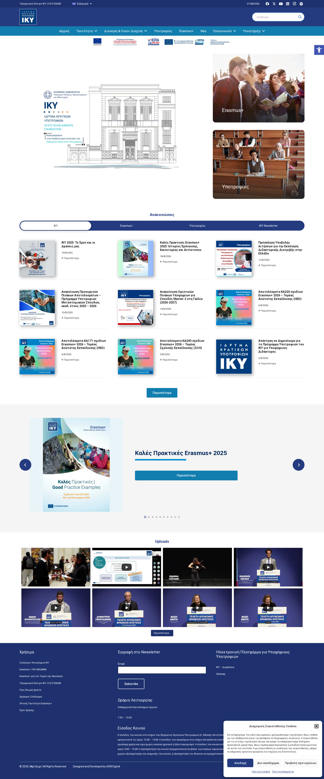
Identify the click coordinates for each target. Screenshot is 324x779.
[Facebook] (267, 3)
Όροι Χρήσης (27, 710)
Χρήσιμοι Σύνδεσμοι (31, 696)
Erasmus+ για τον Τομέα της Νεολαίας (41, 676)
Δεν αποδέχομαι (268, 763)
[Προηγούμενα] (25, 465)
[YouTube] (281, 3)
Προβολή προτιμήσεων (300, 763)
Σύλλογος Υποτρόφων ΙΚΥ (34, 662)
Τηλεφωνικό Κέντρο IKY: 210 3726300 (40, 683)
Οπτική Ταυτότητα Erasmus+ (36, 703)
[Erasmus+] (258, 88)
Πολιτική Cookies (261, 771)
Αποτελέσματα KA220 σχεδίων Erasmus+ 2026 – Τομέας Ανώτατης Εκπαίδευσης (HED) (280, 295)
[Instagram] (294, 3)
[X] (274, 3)
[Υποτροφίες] (258, 164)
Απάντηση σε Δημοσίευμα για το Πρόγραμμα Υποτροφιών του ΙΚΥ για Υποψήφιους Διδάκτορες (281, 346)
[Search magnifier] (300, 17)
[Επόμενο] (298, 465)
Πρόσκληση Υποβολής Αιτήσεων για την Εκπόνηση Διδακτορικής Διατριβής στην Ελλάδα (280, 248)
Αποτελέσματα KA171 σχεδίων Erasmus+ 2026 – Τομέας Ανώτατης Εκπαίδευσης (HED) (84, 344)
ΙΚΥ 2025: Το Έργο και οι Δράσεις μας (78, 244)
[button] (319, 50)
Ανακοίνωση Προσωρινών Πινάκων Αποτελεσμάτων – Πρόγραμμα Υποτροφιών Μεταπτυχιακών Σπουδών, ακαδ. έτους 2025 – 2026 (81, 299)
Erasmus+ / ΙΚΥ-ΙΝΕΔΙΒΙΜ (33, 669)
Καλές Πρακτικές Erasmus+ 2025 (181, 453)
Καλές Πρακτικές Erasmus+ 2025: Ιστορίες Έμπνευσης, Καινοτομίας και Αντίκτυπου (180, 246)
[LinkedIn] (287, 3)
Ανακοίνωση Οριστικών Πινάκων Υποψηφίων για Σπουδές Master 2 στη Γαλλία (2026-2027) (181, 297)
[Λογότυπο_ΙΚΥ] (28, 17)
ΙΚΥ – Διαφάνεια (225, 667)
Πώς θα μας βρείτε (30, 689)
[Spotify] (301, 3)
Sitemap (220, 674)
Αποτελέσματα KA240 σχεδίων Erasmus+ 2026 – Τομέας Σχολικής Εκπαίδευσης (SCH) (182, 344)
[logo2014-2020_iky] (126, 42)
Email (121, 663)
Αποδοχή (240, 763)
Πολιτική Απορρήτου (283, 771)
